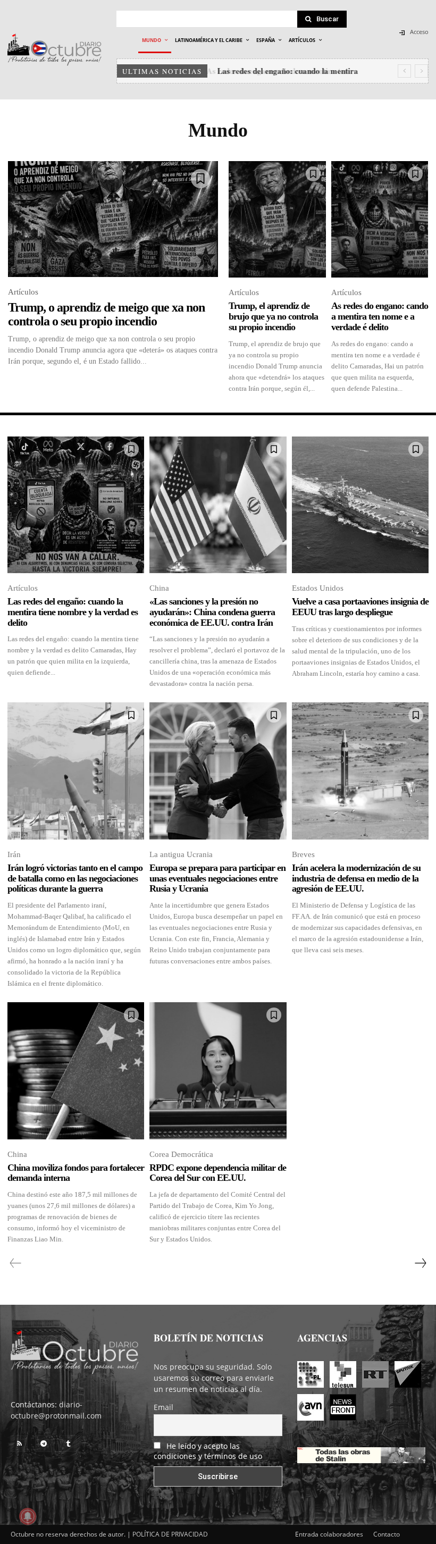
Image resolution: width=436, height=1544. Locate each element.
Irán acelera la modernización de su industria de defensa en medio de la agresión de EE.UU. (356, 878)
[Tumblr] (68, 1443)
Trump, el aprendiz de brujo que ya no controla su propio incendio (273, 316)
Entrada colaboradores (329, 1534)
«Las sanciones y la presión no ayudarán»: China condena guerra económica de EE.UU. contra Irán (212, 612)
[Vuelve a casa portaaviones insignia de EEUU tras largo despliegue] (360, 505)
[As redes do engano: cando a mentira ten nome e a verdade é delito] (380, 219)
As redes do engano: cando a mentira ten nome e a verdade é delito (379, 316)
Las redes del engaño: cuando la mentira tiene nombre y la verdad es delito (72, 612)
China (159, 588)
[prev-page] (15, 1263)
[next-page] (420, 1263)
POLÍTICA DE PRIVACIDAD (170, 1534)
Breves (303, 854)
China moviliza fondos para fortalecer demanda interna (75, 1173)
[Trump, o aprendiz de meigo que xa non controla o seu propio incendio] (113, 218)
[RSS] (19, 1443)
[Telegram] (43, 1443)
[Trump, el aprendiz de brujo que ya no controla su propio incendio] (277, 219)
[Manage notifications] (27, 1516)
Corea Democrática (181, 1154)
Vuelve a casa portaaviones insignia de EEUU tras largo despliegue (360, 606)
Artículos (23, 292)
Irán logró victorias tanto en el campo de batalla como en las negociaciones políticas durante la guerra (74, 878)
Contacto (386, 1534)
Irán (14, 854)
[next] (421, 71)
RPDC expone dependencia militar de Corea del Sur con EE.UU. (217, 1173)
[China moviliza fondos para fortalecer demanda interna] (75, 1070)
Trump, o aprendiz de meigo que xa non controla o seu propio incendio (106, 314)
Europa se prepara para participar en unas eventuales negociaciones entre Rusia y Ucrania (217, 878)
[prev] (404, 71)
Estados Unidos (317, 588)
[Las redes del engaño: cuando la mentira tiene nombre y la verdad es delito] (75, 505)
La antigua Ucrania (181, 854)
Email (163, 1407)
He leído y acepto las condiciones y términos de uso (208, 1451)
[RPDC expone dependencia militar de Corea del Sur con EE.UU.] (217, 1070)
